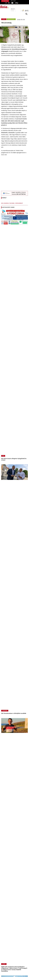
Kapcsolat (13, 1)
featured (11, 203)
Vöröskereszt (19, 203)
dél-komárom (5, 203)
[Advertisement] (14, 172)
